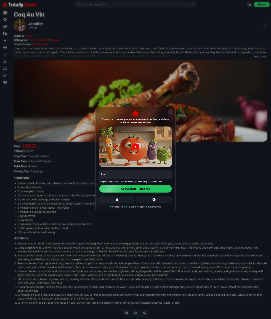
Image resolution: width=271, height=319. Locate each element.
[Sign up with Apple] (117, 199)
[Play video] (135, 146)
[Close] (170, 112)
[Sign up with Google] (154, 199)
